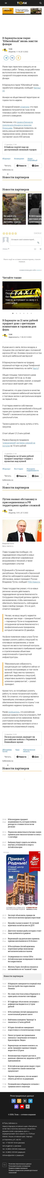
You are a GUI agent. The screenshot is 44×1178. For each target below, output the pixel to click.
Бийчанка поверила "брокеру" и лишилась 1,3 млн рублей (22, 1020)
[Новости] (21, 166)
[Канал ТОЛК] (35, 166)
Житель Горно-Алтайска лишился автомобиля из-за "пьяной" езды (23, 968)
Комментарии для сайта (30, 270)
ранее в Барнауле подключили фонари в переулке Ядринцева (17, 125)
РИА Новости (34, 582)
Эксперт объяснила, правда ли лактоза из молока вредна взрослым (24, 916)
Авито (35, 368)
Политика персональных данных (20, 1164)
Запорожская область (29, 750)
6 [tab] (31, 313)
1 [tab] (13, 313)
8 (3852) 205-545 (11, 1149)
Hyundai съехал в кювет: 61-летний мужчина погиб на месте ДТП (23, 924)
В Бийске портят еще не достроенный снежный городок (20, 148)
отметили (24, 107)
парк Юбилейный (32, 159)
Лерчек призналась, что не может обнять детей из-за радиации (23, 1077)
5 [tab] (27, 313)
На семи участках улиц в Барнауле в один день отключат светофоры (24, 995)
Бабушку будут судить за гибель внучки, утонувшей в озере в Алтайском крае (22, 844)
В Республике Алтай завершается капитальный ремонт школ (23, 1013)
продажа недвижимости (33, 470)
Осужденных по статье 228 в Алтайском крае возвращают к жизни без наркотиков (25, 959)
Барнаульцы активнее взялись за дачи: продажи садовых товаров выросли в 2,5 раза (23, 1047)
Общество (12, 52)
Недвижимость (14, 337)
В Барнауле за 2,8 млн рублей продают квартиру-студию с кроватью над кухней (19, 459)
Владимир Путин (7, 750)
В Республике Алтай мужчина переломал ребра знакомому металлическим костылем (21, 948)
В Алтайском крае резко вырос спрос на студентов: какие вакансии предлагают (24, 1068)
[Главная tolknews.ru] (22, 3)
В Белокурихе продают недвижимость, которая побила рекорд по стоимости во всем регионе (22, 823)
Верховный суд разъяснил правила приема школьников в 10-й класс (23, 939)
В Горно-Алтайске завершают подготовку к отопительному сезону (24, 1028)
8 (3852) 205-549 (11, 1152)
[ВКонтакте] (12, 58)
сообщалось (14, 712)
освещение (19, 159)
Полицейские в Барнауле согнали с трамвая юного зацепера (23, 1085)
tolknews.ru (12, 1123)
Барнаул (6, 159)
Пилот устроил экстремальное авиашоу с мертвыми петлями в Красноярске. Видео (22, 1037)
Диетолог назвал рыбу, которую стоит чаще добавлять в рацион (24, 932)
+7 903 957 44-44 (12, 1143)
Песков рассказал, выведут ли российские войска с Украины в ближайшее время (20, 739)
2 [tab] (16, 313)
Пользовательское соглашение (19, 1166)
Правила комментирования (18, 1168)
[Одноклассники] (18, 58)
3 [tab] (20, 313)
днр (17, 750)
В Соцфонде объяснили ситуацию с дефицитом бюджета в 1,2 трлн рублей (23, 1004)
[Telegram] (6, 58)
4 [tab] (24, 313)
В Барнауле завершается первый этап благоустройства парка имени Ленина (24, 986)
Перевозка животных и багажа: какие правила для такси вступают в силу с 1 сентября (22, 298)
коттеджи (18, 469)
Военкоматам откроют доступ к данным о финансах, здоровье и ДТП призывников (24, 1058)
